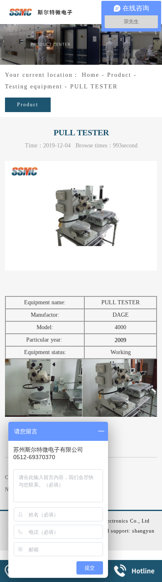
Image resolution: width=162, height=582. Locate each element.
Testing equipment (33, 86)
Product (119, 75)
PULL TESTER (94, 86)
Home (90, 75)
